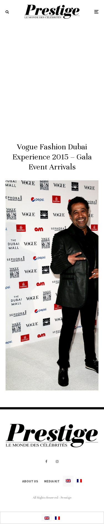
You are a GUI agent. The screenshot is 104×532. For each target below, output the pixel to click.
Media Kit (52, 481)
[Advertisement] (52, 78)
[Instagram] (57, 461)
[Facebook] (46, 461)
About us (30, 481)
